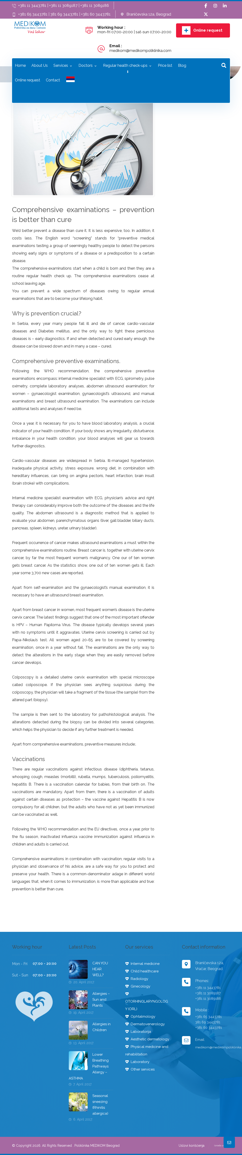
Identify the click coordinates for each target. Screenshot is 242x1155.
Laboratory (140, 1062)
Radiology (139, 979)
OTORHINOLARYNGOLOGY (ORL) (146, 1005)
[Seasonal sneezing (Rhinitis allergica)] (78, 1101)
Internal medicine (145, 964)
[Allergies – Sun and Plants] (78, 999)
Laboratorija (141, 1031)
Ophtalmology (143, 1016)
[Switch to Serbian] (70, 80)
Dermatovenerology (148, 1024)
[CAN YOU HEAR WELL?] (78, 969)
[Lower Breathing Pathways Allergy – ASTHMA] (78, 1060)
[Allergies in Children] (78, 1030)
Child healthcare (145, 971)
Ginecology (140, 986)
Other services (143, 1069)
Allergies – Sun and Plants (101, 1000)
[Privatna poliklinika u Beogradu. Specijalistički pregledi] (30, 27)
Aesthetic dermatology (150, 1039)
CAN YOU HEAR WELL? (100, 969)
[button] (206, 6)
